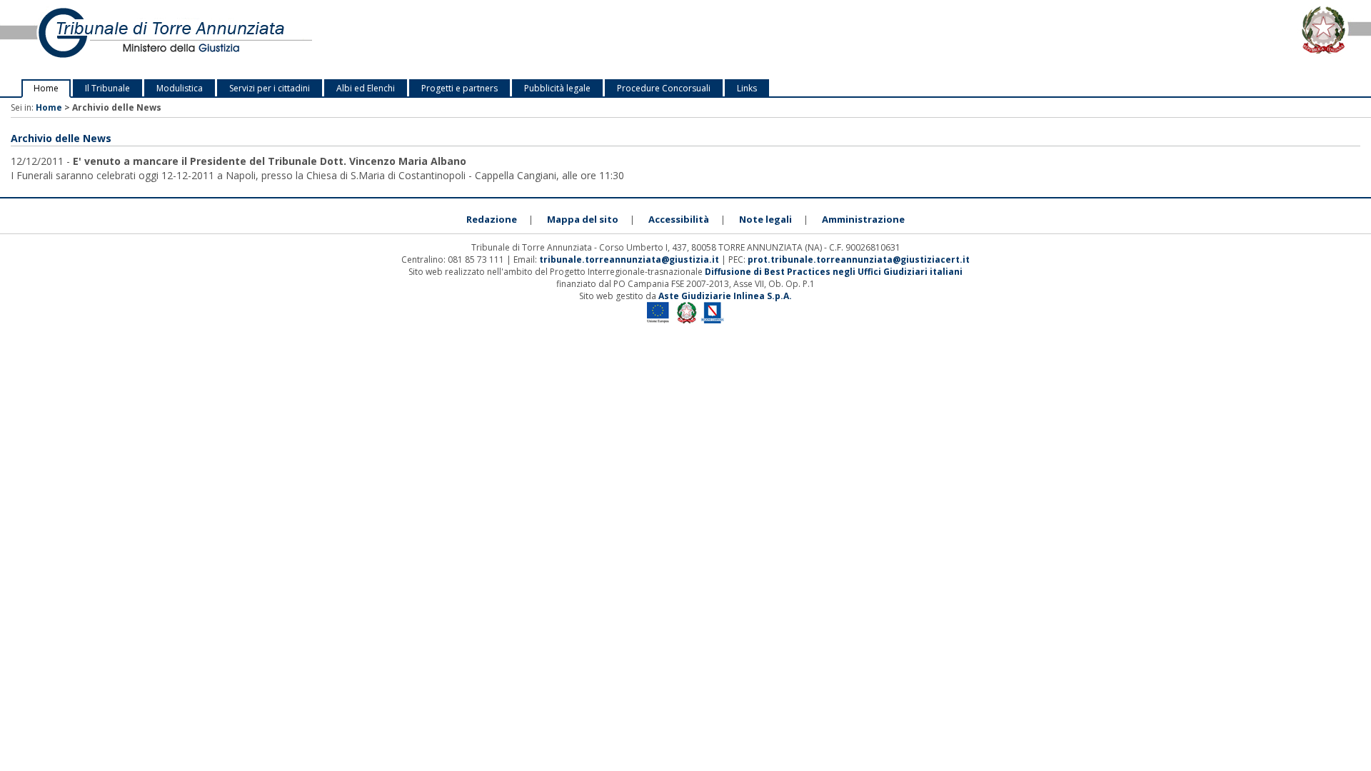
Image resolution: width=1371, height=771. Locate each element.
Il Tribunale (107, 88)
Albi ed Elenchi (365, 88)
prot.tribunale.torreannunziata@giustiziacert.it (859, 259)
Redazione (491, 219)
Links (747, 88)
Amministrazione (863, 219)
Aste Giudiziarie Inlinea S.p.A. (725, 296)
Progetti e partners (459, 88)
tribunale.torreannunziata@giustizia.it (630, 259)
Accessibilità (678, 219)
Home (46, 88)
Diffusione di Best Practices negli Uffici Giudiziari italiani (834, 272)
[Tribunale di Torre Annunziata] (285, 39)
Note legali (765, 219)
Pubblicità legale (557, 88)
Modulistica (179, 88)
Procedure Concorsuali (663, 88)
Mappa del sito (582, 219)
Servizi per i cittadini (269, 88)
